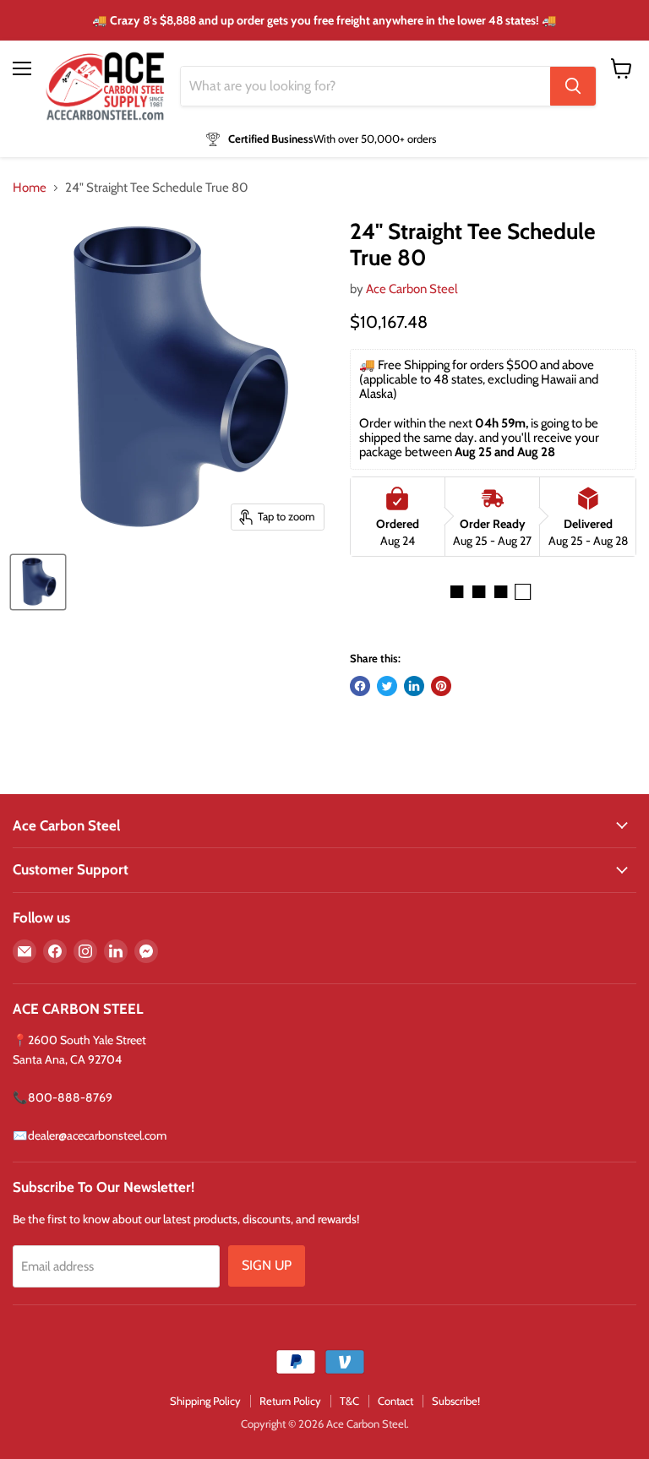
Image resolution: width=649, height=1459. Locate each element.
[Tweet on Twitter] (387, 686)
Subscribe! (456, 1400)
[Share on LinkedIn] (414, 686)
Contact (395, 1400)
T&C (349, 1400)
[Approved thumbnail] (38, 582)
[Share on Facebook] (360, 686)
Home (29, 188)
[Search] (573, 86)
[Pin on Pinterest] (441, 686)
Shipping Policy (205, 1400)
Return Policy (290, 1400)
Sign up (267, 1265)
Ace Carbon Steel (412, 289)
